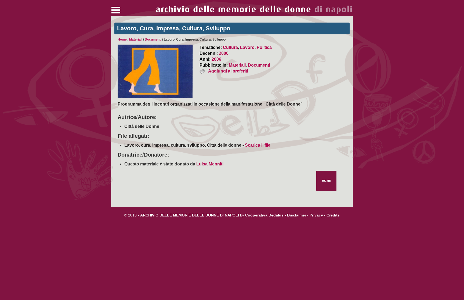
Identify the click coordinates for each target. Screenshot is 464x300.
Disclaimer (296, 215)
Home (122, 39)
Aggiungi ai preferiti (228, 71)
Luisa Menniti (209, 164)
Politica (264, 47)
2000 (224, 53)
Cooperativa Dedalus (264, 215)
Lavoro (247, 47)
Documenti (153, 39)
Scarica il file (257, 145)
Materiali (135, 39)
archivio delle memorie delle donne (254, 10)
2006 (216, 59)
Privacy (316, 215)
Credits (333, 215)
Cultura (230, 47)
